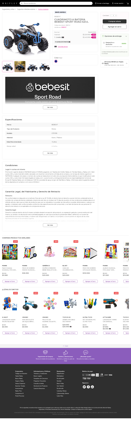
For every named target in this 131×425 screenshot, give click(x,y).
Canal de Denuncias (39, 388)
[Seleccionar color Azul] (55, 61)
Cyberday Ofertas (62, 391)
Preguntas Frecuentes (40, 381)
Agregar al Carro (10, 281)
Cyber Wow (60, 396)
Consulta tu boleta (39, 383)
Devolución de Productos (41, 386)
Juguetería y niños (8, 9)
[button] (128, 3)
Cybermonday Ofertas (63, 393)
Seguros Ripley (19, 381)
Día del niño (60, 388)
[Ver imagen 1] (7, 66)
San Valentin (60, 386)
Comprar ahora (114, 21)
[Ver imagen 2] (20, 66)
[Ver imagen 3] (32, 66)
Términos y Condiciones (40, 373)
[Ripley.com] (11, 3)
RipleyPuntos (60, 373)
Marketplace (60, 376)
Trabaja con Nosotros (21, 373)
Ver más (50, 107)
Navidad (59, 381)
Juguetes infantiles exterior (26, 9)
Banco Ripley (19, 378)
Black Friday (60, 383)
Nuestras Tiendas (20, 386)
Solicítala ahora (63, 46)
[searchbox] (58, 3)
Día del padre (60, 378)
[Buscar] (22, 3)
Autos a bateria (43, 9)
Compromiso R (19, 393)
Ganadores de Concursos (41, 378)
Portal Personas (19, 396)
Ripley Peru (18, 391)
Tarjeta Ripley (19, 376)
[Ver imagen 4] (44, 66)
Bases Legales (38, 376)
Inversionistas (19, 388)
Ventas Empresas (20, 383)
